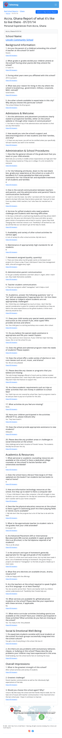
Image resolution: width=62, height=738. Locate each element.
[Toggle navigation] (55, 5)
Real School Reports (11, 11)
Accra (8, 13)
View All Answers (11, 55)
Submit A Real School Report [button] (47, 12)
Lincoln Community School (19, 39)
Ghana (22, 11)
